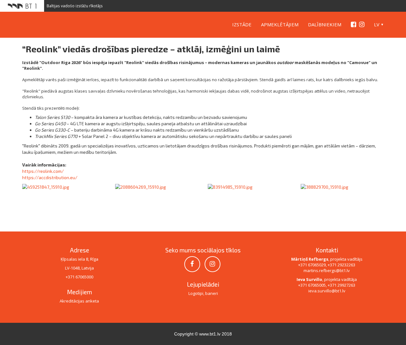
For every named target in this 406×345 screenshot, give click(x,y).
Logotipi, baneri (203, 293)
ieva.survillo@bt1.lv (326, 291)
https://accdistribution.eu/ (49, 177)
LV (376, 24)
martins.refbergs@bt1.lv (327, 270)
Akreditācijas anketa (79, 301)
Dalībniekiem (324, 24)
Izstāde (242, 24)
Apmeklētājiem (279, 24)
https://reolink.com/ (43, 171)
